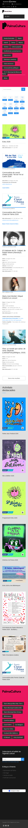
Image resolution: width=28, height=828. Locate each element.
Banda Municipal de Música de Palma (12, 73)
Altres (5, 78)
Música (21, 42)
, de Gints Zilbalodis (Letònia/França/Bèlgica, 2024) (13, 351)
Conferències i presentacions (12, 51)
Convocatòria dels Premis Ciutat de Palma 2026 (12, 213)
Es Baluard (7, 737)
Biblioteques (7, 716)
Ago (16, 98)
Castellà (8, 6)
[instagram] (13, 6)
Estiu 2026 (6, 142)
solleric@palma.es (7, 184)
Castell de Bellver (9, 720)
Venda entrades (8, 775)
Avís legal (6, 773)
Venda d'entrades (9, 38)
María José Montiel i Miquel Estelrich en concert (12, 297)
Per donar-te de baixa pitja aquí (10, 761)
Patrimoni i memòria (10, 59)
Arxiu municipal (18, 737)
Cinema (6, 47)
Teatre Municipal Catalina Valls (13, 708)
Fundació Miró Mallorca (11, 733)
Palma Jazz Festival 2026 (10, 433)
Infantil (6, 42)
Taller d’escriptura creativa (10, 655)
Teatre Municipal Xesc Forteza (12, 712)
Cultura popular (16, 47)
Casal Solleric (8, 725)
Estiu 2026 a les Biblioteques (11, 585)
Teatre (19, 38)
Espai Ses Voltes (8, 729)
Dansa (13, 42)
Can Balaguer (19, 725)
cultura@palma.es (17, 4)
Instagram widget (15, 790)
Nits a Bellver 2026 (8, 476)
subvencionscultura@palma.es (10, 220)
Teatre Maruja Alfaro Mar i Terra (13, 703)
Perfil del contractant (9, 778)
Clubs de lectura (8, 64)
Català (3, 6)
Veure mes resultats (14, 378)
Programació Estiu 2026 (9, 518)
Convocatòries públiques (11, 68)
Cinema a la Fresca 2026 (10, 560)
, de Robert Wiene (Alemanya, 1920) (14, 252)
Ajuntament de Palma (9, 770)
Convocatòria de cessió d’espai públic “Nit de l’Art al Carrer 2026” (12, 174)
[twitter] (15, 6)
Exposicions (7, 55)
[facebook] (11, 6)
